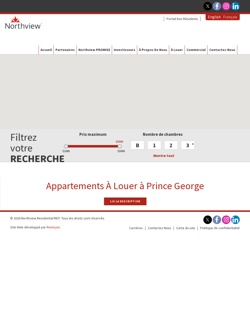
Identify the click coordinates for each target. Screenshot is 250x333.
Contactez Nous (159, 228)
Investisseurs (124, 50)
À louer (177, 50)
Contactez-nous (222, 50)
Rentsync (53, 227)
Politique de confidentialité (220, 228)
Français (230, 16)
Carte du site (185, 228)
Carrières (136, 228)
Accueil (46, 50)
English (214, 16)
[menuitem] (182, 19)
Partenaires (65, 50)
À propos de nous (153, 50)
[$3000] (120, 146)
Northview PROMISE (94, 50)
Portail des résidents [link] (182, 19)
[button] (137, 145)
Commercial (196, 50)
